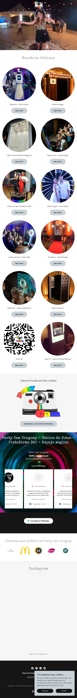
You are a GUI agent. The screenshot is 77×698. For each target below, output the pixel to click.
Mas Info (19, 162)
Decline (45, 691)
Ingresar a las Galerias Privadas (38, 424)
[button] (38, 654)
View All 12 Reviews (38, 466)
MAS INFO (19, 111)
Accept (63, 691)
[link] (38, 1)
